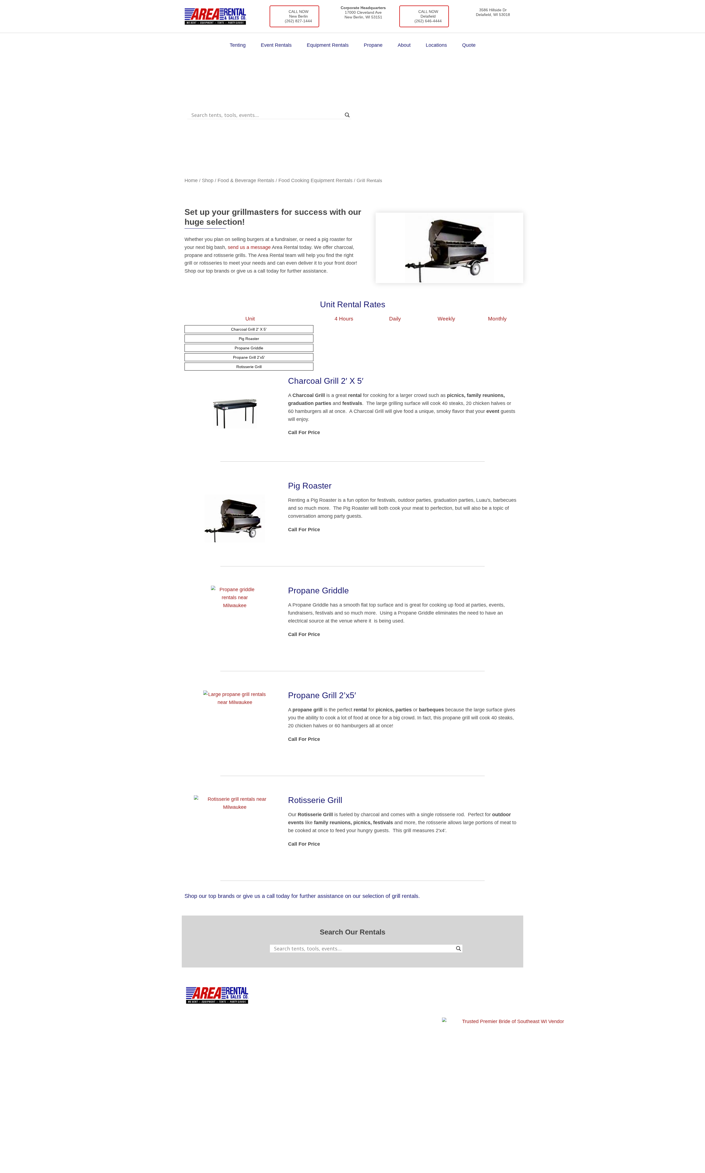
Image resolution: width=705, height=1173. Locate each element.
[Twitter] (481, 1005)
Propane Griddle (249, 348)
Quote (469, 45)
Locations (436, 45)
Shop (207, 180)
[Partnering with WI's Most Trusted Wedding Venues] (511, 1086)
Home (191, 180)
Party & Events (315, 1026)
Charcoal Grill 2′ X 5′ (249, 329)
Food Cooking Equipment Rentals (315, 180)
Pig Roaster (249, 338)
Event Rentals (276, 45)
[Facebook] (449, 1005)
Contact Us (382, 1026)
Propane (373, 45)
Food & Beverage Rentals (246, 180)
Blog (375, 1014)
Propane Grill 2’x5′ (249, 357)
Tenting (238, 45)
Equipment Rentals (328, 45)
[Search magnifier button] (347, 115)
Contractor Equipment (323, 1014)
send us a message (249, 247)
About (404, 45)
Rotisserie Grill (249, 366)
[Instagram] (465, 1005)
